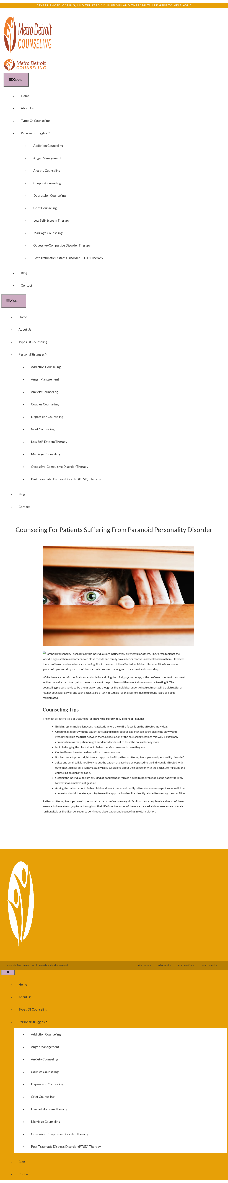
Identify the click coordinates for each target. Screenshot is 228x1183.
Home (25, 96)
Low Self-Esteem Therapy (51, 220)
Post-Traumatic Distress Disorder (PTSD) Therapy (68, 258)
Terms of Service (209, 965)
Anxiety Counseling (46, 170)
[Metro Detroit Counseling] (25, 70)
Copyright (11, 965)
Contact (26, 285)
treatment (151, 687)
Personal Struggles (34, 133)
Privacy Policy (164, 965)
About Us (27, 108)
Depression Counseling (49, 195)
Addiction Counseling (48, 145)
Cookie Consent (143, 965)
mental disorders (72, 767)
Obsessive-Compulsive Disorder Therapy (61, 245)
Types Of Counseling (35, 121)
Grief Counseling (45, 208)
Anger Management (47, 158)
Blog (24, 273)
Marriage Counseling (48, 233)
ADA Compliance (186, 965)
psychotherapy (133, 677)
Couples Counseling (47, 183)
